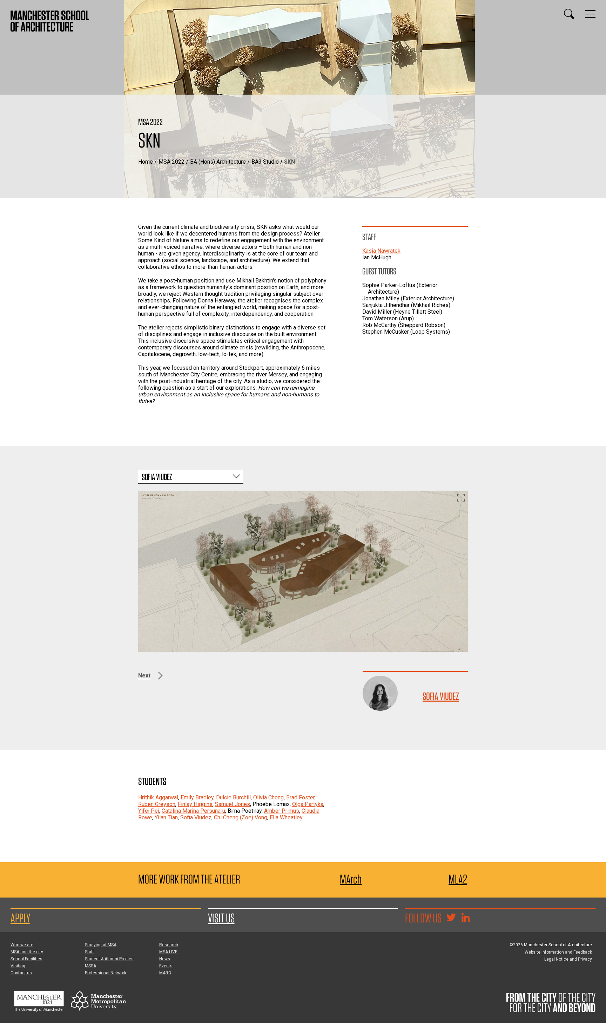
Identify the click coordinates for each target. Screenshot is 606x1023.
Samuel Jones (232, 804)
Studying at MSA (100, 944)
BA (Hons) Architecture (218, 161)
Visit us (221, 918)
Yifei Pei (148, 810)
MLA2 (458, 879)
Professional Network (105, 972)
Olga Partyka (307, 804)
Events (166, 965)
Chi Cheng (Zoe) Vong (240, 817)
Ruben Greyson (156, 804)
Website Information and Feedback (558, 952)
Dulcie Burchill (233, 797)
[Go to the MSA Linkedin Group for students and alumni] (465, 918)
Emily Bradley (197, 797)
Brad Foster (300, 797)
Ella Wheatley (286, 817)
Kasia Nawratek (381, 250)
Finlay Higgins (195, 804)
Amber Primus (281, 810)
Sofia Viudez (441, 696)
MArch (351, 879)
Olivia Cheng (268, 797)
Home (145, 161)
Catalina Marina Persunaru (193, 810)
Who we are (22, 944)
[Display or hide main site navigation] (590, 14)
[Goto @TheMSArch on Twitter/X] (451, 918)
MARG (165, 972)
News (164, 958)
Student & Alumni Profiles (109, 958)
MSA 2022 (171, 161)
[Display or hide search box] (569, 14)
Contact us (21, 972)
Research (168, 944)
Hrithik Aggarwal (158, 797)
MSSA (90, 965)
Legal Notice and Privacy (568, 959)
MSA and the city (27, 951)
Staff (89, 951)
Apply (20, 918)
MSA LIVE (168, 951)
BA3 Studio (265, 161)
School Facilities (26, 958)
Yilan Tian (166, 817)
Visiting (18, 965)
